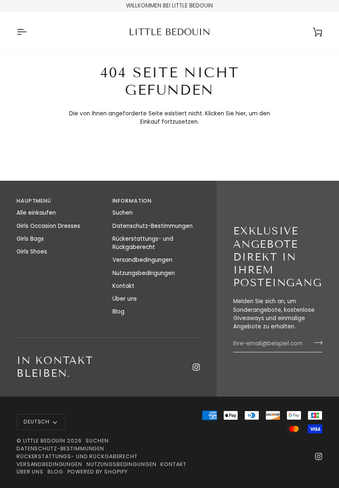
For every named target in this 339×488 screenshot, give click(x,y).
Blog (118, 312)
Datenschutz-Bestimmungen (152, 226)
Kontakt (123, 286)
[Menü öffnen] (29, 32)
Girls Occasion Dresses (48, 226)
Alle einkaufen (36, 213)
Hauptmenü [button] (34, 200)
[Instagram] (196, 367)
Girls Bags (30, 239)
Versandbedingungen (142, 260)
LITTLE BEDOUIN (44, 440)
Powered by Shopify (97, 471)
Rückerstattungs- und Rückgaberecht (142, 243)
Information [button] (132, 200)
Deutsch (37, 421)
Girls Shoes (32, 252)
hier (241, 113)
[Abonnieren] (315, 342)
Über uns (124, 299)
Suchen (122, 213)
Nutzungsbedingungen (143, 273)
